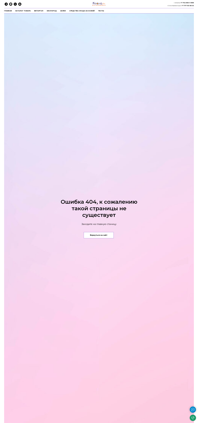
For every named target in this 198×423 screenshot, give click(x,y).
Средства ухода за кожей (82, 11)
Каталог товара (23, 11)
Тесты (101, 11)
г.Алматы (177, 3)
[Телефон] (15, 4)
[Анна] (6, 4)
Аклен (63, 11)
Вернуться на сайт (98, 235)
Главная (8, 11)
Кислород (52, 11)
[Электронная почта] (19, 4)
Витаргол (38, 11)
